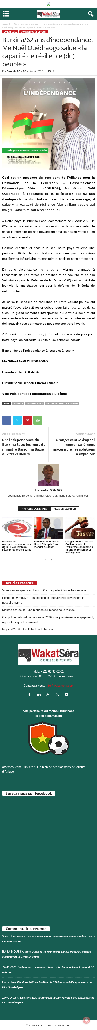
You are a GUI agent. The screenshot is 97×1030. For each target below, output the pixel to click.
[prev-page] (46, 559)
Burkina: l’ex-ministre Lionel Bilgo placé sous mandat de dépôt (47, 544)
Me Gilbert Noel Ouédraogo (62, 403)
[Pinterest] (27, 420)
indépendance (35, 403)
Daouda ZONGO (16, 71)
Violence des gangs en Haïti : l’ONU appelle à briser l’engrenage (44, 590)
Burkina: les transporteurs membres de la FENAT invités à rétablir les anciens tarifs (16, 545)
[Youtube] (67, 695)
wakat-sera (10, 31)
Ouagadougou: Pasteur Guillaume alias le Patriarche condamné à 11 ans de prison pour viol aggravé (79, 547)
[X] (17, 420)
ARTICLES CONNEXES (34, 508)
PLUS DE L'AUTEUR (65, 508)
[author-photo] (48, 475)
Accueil (6, 23)
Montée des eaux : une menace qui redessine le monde (38, 610)
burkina (18, 403)
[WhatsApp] (37, 420)
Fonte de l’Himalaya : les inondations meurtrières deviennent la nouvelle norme (43, 600)
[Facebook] (6, 420)
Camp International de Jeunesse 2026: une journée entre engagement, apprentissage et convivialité (48, 620)
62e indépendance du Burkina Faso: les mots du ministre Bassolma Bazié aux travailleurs (24, 446)
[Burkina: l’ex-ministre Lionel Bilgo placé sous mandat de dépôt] (48, 528)
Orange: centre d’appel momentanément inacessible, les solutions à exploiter (74, 446)
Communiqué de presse (27, 23)
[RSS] (49, 695)
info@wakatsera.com (60, 685)
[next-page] (51, 559)
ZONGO (7, 997)
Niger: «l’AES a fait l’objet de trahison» (27, 629)
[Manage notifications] (86, 1020)
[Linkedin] (39, 695)
